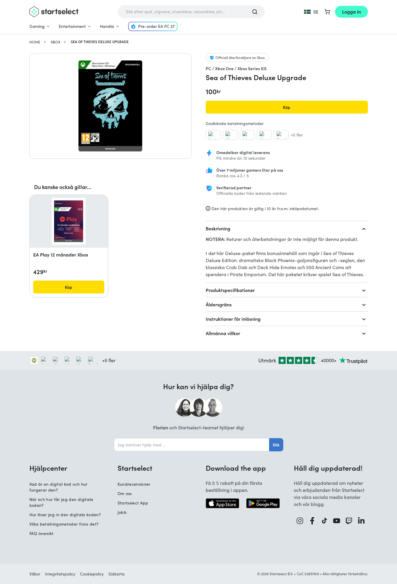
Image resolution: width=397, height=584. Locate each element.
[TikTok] (325, 521)
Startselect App (133, 503)
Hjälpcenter (48, 467)
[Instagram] (300, 521)
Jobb (122, 512)
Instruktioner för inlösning (233, 318)
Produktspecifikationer (230, 290)
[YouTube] (337, 521)
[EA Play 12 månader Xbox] (69, 221)
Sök (276, 445)
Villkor (34, 574)
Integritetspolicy (60, 574)
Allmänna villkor (223, 333)
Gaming (37, 26)
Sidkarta (116, 574)
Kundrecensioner (134, 484)
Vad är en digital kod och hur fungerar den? (58, 487)
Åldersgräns (219, 304)
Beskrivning (218, 228)
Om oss (125, 493)
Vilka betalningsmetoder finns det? (64, 524)
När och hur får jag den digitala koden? (61, 502)
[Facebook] (312, 521)
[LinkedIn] (361, 521)
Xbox (55, 42)
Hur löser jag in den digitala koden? (65, 514)
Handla (107, 26)
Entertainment (72, 26)
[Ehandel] (34, 360)
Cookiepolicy (92, 574)
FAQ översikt (41, 533)
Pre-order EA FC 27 (156, 26)
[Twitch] (349, 521)
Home (34, 42)
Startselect (135, 467)
